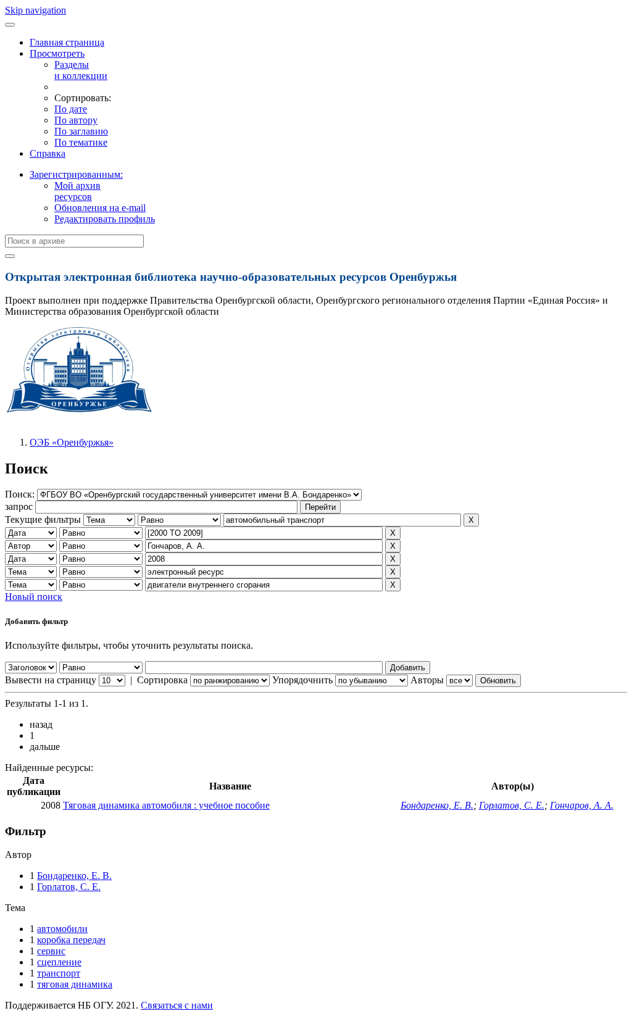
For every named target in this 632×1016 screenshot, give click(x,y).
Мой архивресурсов (77, 191)
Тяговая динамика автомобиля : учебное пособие (166, 805)
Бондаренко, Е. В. (437, 805)
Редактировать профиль (104, 219)
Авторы (427, 680)
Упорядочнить (302, 680)
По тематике (80, 142)
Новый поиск (33, 596)
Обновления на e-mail (100, 207)
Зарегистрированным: (76, 174)
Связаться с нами (177, 1005)
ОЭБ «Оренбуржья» (72, 442)
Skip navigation (35, 10)
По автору (76, 120)
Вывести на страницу (50, 680)
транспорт (58, 973)
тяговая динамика (74, 984)
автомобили (62, 928)
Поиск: (21, 494)
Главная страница (67, 42)
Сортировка (162, 680)
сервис (51, 951)
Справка (47, 153)
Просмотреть (57, 53)
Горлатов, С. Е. (511, 805)
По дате (70, 109)
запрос (19, 506)
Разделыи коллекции (80, 70)
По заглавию (81, 131)
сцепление (59, 962)
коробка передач (71, 940)
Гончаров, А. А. (581, 805)
